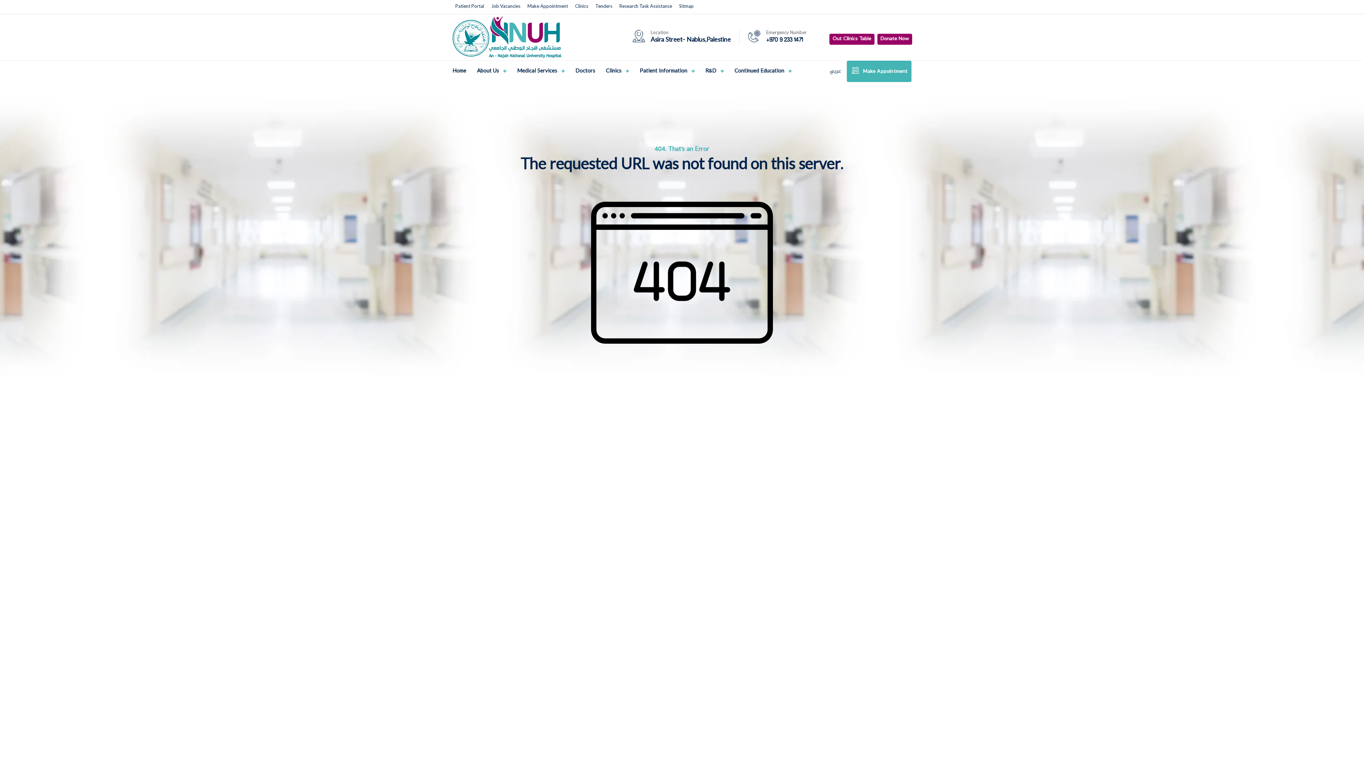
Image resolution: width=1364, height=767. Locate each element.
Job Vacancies (505, 7)
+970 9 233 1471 (784, 40)
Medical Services (538, 71)
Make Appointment (547, 7)
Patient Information (664, 71)
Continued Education (760, 71)
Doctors (585, 71)
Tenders (603, 7)
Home (459, 71)
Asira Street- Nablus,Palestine (691, 40)
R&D (711, 71)
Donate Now (895, 39)
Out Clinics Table (852, 39)
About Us (488, 71)
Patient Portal (469, 7)
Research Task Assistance (645, 7)
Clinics (581, 7)
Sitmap (686, 7)
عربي (835, 71)
